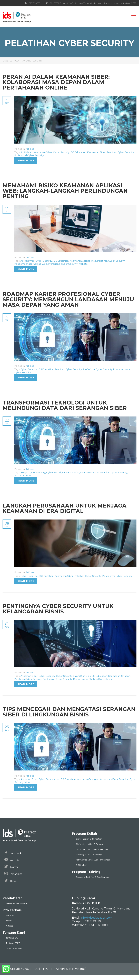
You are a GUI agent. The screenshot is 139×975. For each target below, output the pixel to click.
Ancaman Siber (29, 676)
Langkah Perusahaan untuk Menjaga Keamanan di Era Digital (64, 508)
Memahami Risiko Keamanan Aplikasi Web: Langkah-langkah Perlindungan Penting (65, 190)
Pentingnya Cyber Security (117, 576)
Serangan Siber (23, 475)
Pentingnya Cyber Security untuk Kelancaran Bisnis (58, 609)
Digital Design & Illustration (88, 839)
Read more (25, 160)
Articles (30, 148)
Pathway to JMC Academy (88, 854)
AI (22, 152)
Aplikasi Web (28, 260)
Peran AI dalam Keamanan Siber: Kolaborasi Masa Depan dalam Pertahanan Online (56, 82)
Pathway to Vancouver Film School (92, 859)
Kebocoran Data (109, 779)
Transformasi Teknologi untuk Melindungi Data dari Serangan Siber (65, 405)
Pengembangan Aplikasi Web (30, 263)
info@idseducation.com (97, 917)
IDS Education (78, 152)
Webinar (10, 915)
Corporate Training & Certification (92, 877)
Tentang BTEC (13, 943)
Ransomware (80, 679)
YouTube (14, 860)
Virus (27, 782)
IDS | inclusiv (81, 865)
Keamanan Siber (96, 152)
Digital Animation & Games (89, 844)
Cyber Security (61, 152)
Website (83, 263)
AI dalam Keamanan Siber (38, 152)
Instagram (15, 874)
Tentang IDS (12, 937)
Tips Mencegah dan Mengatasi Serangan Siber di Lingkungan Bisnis (69, 712)
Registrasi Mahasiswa (16, 903)
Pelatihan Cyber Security (120, 152)
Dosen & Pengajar (14, 948)
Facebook (15, 853)
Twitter (13, 867)
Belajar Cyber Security (33, 472)
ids (89, 676)
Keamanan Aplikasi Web (83, 260)
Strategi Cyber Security (102, 679)
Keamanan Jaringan (119, 676)
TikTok (13, 880)
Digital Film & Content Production (92, 849)
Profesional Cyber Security (29, 155)
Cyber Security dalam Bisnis (71, 676)
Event (9, 920)
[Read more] (75, 97)
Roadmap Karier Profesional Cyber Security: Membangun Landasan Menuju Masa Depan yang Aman (68, 299)
